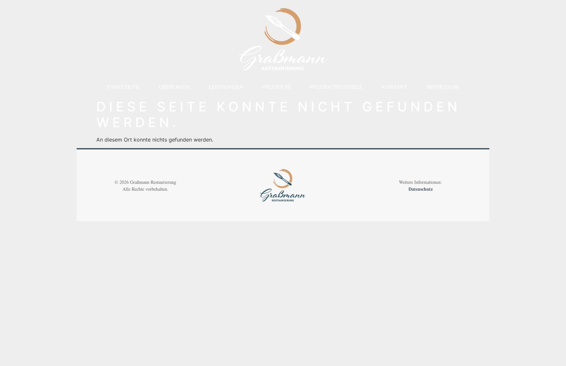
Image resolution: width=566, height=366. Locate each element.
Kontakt (394, 87)
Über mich (174, 87)
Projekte (276, 87)
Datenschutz (420, 188)
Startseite (123, 87)
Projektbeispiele (336, 87)
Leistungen (226, 87)
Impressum (442, 87)
